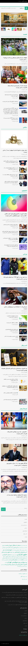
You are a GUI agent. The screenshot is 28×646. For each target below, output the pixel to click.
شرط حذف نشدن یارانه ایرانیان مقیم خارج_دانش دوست (11, 95)
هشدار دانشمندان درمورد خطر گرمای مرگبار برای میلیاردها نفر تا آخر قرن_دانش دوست (10, 232)
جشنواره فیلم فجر (20, 552)
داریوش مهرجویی (14, 554)
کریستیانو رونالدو (12, 565)
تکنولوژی (24, 191)
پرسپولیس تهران (13, 562)
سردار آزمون (13, 556)
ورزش (26, 537)
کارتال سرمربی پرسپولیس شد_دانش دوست (11, 337)
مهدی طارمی (14, 560)
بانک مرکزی (19, 550)
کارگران (6, 562)
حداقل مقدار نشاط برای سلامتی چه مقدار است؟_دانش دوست (10, 225)
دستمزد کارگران (6, 555)
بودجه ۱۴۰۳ (14, 550)
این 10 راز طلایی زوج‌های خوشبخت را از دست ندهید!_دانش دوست (11, 168)
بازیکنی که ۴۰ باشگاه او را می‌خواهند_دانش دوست (15, 308)
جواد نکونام (12, 552)
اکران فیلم (20, 547)
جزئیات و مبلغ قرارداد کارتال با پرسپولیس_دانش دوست (12, 316)
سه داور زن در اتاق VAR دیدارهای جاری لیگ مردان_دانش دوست (15, 278)
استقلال (19, 545)
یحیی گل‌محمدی (19, 566)
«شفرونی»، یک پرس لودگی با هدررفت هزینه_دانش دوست (17, 433)
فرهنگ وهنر (23, 409)
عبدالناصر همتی (16, 558)
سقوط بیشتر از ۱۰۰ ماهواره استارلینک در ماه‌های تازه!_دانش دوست (10, 238)
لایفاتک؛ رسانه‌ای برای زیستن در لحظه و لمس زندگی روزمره (11, 380)
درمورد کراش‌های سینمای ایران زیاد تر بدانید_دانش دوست (17, 496)
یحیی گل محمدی (24, 566)
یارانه (6, 564)
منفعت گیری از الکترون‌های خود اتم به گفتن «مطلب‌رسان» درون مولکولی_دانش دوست (14, 23)
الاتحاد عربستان (24, 547)
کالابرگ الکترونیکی (22, 564)
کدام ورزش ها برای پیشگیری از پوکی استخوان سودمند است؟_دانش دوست (11, 182)
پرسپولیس (23, 562)
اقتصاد (25, 34)
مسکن (19, 559)
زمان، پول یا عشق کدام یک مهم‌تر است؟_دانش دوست (15, 151)
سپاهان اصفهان (8, 556)
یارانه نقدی (3, 564)
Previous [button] (14, 20)
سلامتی (25, 127)
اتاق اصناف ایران (24, 545)
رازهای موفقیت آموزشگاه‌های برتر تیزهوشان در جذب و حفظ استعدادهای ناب (10, 386)
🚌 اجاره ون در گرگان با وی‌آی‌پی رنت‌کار (11, 393)
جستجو (26, 508)
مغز (17, 560)
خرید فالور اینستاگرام (23, 635)
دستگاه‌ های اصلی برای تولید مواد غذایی (11, 399)
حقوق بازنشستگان (6, 552)
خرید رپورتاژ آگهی (24, 576)
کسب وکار (25, 534)
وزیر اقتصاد (3, 559)
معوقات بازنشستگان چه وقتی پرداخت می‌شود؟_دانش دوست (15, 59)
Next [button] (2, 20)
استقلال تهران (12, 545)
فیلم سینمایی (4, 558)
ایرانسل (15, 547)
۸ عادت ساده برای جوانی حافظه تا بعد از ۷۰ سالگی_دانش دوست (10, 175)
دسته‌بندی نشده (24, 525)
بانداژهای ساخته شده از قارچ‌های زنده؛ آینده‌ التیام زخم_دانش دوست (11, 245)
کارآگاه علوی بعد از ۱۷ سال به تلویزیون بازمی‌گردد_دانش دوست (17, 464)
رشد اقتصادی (18, 556)
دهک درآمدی (25, 556)
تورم (10, 549)
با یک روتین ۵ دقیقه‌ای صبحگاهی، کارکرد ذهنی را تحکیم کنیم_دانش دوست (10, 161)
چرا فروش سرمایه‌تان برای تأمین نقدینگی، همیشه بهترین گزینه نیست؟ (14, 369)
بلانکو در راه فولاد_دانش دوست (12, 322)
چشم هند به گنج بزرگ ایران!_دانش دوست (10, 101)
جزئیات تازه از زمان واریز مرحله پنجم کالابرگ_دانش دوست (17, 87)
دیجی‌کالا (22, 556)
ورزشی (25, 254)
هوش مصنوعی (8, 560)
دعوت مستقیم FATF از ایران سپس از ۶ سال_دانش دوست (10, 118)
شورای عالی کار (22, 558)
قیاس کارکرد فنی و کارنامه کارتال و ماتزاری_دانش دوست (12, 330)
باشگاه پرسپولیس (24, 550)
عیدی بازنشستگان (10, 558)
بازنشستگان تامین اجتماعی (7, 547)
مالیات (22, 560)
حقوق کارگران (22, 554)
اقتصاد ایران (5, 545)
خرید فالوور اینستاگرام (23, 573)
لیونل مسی (25, 559)
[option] (25, 29)
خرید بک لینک (24, 579)
